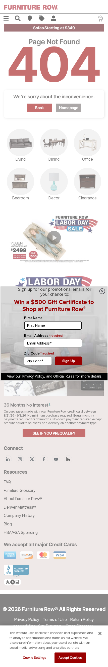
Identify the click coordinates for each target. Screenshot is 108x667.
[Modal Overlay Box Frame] (54, 333)
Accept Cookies (70, 657)
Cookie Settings (34, 657)
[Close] (99, 633)
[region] (54, 646)
